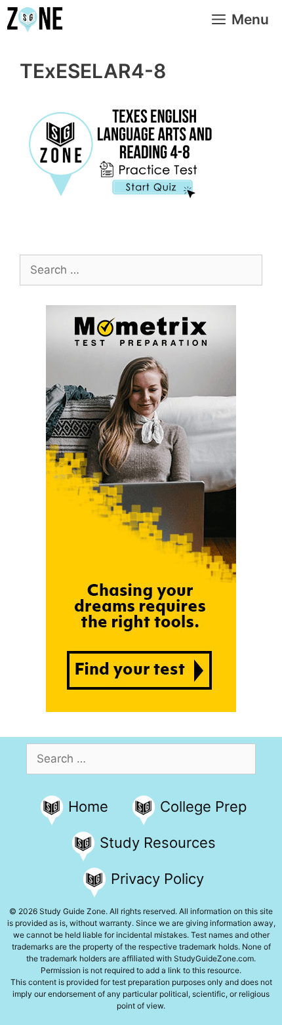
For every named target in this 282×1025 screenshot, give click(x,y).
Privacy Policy (157, 878)
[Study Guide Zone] (35, 19)
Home (88, 806)
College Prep (203, 806)
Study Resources (158, 842)
